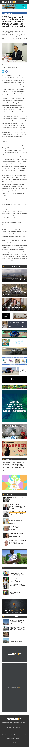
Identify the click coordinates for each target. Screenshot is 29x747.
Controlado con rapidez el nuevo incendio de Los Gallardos (17, 641)
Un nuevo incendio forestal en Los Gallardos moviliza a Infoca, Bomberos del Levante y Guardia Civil (17, 622)
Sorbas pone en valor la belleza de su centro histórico (16, 592)
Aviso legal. (14, 742)
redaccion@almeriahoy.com (13, 738)
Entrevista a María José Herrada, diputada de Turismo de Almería (16, 580)
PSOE (3, 40)
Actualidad (5, 38)
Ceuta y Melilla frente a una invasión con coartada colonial (17, 507)
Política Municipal (23, 38)
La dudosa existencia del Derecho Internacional (16, 535)
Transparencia (8, 40)
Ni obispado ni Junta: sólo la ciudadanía (17, 514)
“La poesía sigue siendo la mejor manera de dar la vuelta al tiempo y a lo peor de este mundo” (17, 586)
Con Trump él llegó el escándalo (15, 528)
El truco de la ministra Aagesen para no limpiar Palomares (16, 522)
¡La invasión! (12, 499)
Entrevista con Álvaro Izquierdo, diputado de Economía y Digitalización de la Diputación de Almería (17, 573)
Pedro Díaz (15, 38)
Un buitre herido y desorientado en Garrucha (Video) (17, 634)
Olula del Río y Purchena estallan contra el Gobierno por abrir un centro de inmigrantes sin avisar (17, 628)
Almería (10, 38)
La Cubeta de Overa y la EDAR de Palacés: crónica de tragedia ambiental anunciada (17, 543)
